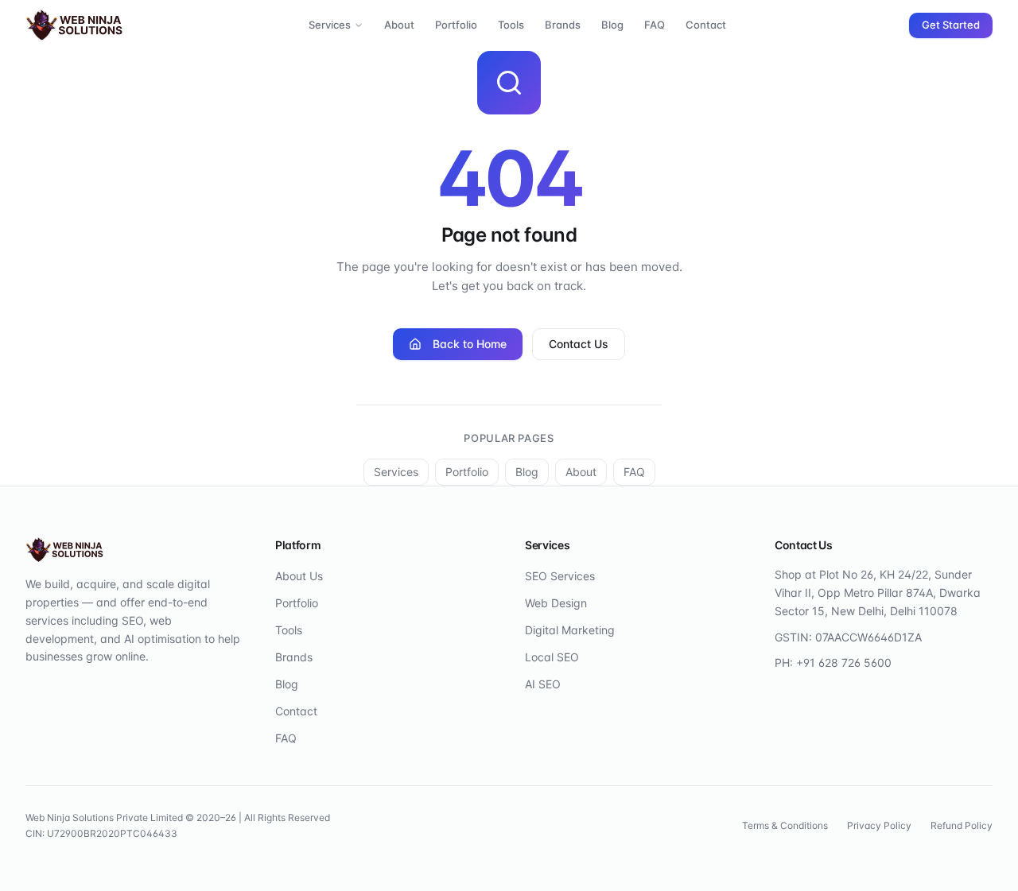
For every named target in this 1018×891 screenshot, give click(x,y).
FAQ (654, 24)
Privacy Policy (879, 825)
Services (330, 24)
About (399, 24)
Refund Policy (962, 825)
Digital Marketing (570, 630)
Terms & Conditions (785, 825)
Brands (563, 24)
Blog (612, 24)
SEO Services (560, 576)
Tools (511, 24)
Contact (706, 24)
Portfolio (456, 24)
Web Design (556, 603)
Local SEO (552, 657)
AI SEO (543, 684)
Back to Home (470, 344)
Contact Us (578, 344)
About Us (299, 576)
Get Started (951, 24)
